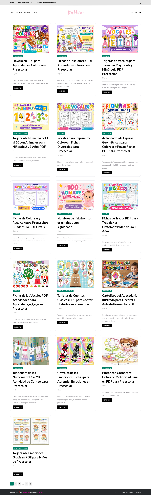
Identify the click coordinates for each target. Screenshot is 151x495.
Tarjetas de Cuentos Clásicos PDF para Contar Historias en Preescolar (75, 300)
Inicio (116, 492)
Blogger (40, 492)
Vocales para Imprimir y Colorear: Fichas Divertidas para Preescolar (73, 144)
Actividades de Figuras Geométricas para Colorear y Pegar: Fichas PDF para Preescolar (118, 144)
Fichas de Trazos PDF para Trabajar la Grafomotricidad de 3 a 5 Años (120, 224)
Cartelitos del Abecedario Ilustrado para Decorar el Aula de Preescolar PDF (120, 300)
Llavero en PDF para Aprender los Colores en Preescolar (29, 65)
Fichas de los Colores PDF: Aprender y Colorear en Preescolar (75, 65)
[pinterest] (139, 12)
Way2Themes (26, 492)
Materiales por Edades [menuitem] (46, 3)
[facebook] (132, 12)
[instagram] (135, 12)
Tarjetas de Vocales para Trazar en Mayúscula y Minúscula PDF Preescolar (118, 67)
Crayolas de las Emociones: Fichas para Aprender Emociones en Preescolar (73, 379)
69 (26, 484)
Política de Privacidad (23, 12)
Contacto (36, 12)
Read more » (18, 88)
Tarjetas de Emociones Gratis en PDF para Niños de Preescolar (30, 457)
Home (12, 12)
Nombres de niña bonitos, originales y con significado (74, 222)
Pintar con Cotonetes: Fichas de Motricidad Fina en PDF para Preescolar (120, 377)
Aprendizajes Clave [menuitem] (24, 3)
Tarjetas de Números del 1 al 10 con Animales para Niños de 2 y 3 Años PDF (30, 142)
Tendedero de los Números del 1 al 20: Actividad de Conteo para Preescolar (30, 379)
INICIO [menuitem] (12, 3)
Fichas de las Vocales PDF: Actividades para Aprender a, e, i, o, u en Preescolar (30, 302)
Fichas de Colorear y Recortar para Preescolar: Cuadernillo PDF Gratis (30, 222)
